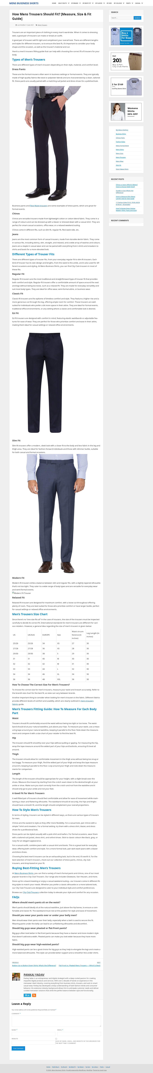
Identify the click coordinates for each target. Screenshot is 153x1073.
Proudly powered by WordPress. (76, 1070)
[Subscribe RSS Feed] (34, 995)
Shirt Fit (118, 165)
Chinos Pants (120, 138)
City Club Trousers (31, 892)
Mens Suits (119, 153)
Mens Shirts (120, 150)
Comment (16, 1014)
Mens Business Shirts (23, 3)
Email (60, 1030)
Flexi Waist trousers (38, 205)
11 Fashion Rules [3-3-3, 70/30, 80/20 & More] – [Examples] (128, 203)
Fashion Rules (120, 142)
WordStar (89, 1070)
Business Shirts (121, 134)
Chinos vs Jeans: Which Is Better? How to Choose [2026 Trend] (127, 186)
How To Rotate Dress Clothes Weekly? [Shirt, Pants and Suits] (126, 209)
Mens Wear (119, 161)
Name (14, 1030)
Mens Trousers (42, 25)
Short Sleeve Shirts (122, 169)
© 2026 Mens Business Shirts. (56, 1070)
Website (15, 1039)
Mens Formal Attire (122, 146)
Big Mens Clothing (122, 130)
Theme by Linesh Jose (100, 1070)
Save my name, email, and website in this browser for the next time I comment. (77, 1042)
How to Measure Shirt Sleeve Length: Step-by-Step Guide (125, 198)
